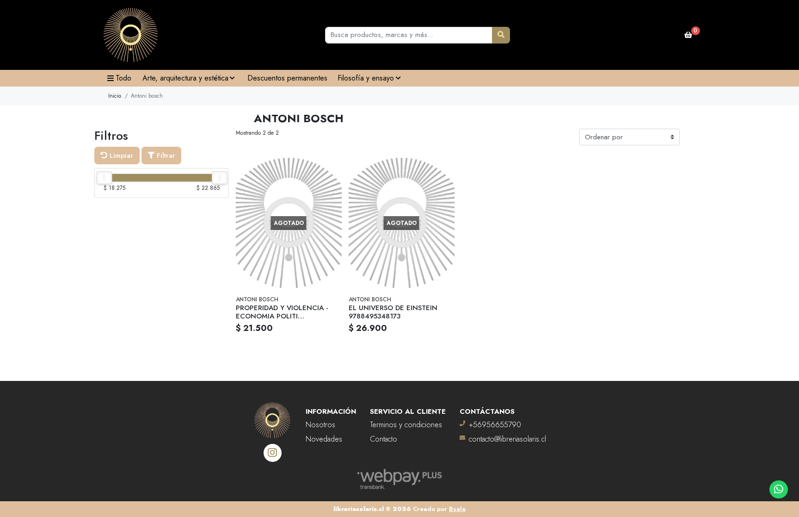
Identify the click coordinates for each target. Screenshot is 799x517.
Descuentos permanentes (287, 78)
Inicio (114, 96)
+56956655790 (495, 424)
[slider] (104, 177)
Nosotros (320, 424)
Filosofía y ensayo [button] (366, 78)
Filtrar (164, 155)
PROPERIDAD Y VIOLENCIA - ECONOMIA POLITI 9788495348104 (282, 316)
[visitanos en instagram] (273, 453)
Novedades (324, 439)
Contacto (383, 439)
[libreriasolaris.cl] (130, 35)
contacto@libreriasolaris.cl (507, 439)
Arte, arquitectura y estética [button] (185, 78)
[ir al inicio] (272, 415)
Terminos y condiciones (406, 424)
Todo (123, 78)
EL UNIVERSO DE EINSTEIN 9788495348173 (393, 312)
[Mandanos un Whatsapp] (778, 489)
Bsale (457, 509)
